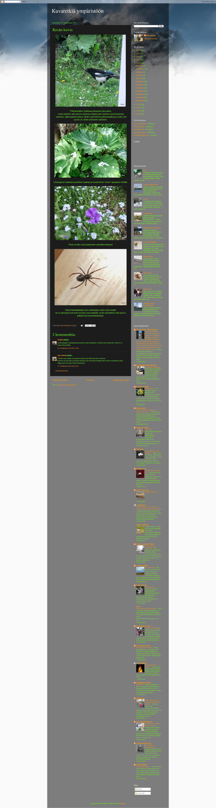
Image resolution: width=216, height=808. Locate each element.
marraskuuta (140, 69)
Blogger (122, 803)
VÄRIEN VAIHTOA (151, 492)
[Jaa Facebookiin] (92, 325)
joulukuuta (140, 66)
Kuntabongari (141, 408)
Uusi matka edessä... (143, 766)
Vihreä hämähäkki (149, 242)
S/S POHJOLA (139, 129)
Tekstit (139, 789)
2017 (138, 50)
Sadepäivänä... (150, 587)
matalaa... (139, 684)
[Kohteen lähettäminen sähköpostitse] (86, 325)
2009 (138, 114)
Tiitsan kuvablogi (142, 525)
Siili (144, 170)
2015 (138, 57)
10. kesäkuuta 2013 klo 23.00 (68, 348)
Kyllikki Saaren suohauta (152, 228)
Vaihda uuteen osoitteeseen (146, 608)
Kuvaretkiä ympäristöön (78, 10)
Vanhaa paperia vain (143, 743)
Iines (138, 607)
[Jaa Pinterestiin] (94, 325)
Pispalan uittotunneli (150, 185)
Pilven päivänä (139, 127)
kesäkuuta (140, 85)
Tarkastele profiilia (150, 39)
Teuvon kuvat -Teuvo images (146, 330)
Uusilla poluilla (150, 567)
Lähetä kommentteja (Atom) (66, 385)
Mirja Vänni (147, 289)
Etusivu (90, 380)
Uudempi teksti (60, 380)
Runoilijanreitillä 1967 (141, 135)
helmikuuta (140, 97)
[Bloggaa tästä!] (88, 325)
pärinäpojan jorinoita (143, 683)
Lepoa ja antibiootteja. (153, 628)
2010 (138, 111)
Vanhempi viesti (121, 380)
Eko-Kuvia (140, 449)
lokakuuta (139, 72)
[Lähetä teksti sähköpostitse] (81, 325)
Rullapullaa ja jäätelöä (153, 367)
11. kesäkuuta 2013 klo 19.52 (68, 366)
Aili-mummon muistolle (144, 647)
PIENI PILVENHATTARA (145, 544)
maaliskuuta (140, 94)
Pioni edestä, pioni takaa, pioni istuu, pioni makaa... (153, 702)
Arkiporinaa (140, 698)
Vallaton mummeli (142, 428)
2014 (138, 60)
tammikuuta (140, 100)
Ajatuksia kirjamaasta (144, 722)
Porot (145, 199)
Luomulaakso (141, 505)
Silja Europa (147, 273)
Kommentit (140, 793)
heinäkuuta (140, 81)
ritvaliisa (60, 340)
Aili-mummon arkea (143, 646)
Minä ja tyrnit (149, 388)
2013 (138, 63)
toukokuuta (140, 88)
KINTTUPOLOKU (142, 490)
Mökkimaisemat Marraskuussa (148, 304)
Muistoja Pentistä (140, 132)
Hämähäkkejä (148, 256)
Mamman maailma (142, 387)
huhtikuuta (140, 91)
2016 (138, 53)
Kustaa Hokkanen (140, 124)
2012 (138, 104)
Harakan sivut (141, 469)
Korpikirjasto (147, 213)
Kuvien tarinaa (141, 585)
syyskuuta (140, 75)
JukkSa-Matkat (141, 765)
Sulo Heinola (61, 355)
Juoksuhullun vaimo (143, 626)
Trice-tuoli (148, 429)
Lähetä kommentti (61, 371)
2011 (138, 108)
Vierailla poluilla (141, 566)
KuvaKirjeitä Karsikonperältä (146, 365)
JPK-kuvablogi (141, 663)
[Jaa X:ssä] (90, 325)
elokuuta (139, 78)
